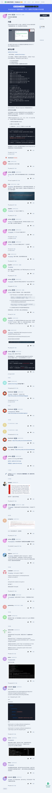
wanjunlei (12, 740)
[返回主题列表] (2, 2)
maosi (11, 394)
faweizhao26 (12, 411)
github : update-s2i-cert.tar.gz (14, 461)
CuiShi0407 (12, 597)
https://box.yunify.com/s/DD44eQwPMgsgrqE (18, 395)
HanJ (11, 174)
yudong (11, 186)
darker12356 (12, 659)
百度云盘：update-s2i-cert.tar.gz (15, 463)
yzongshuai (12, 541)
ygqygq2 (11, 507)
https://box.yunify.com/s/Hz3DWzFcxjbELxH (17, 413)
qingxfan (11, 232)
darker (11, 779)
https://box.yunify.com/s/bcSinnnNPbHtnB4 (22, 440)
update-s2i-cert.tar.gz (12, 52)
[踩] (31, 150)
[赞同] (28, 150)
